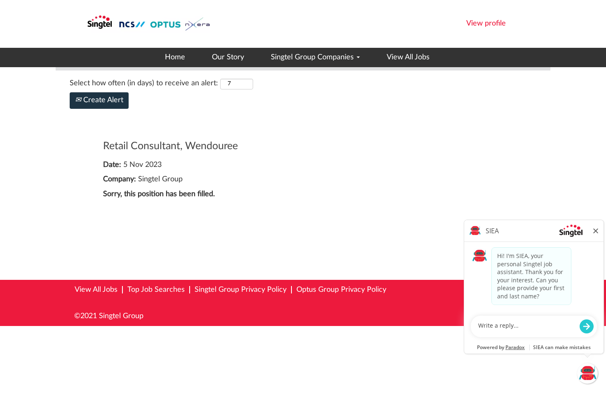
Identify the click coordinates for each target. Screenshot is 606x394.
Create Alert (102, 100)
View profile (486, 23)
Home (175, 57)
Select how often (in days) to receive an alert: (144, 83)
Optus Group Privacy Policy (341, 289)
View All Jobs (408, 57)
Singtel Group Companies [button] (313, 57)
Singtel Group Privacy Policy (241, 289)
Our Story (228, 57)
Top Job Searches (156, 289)
